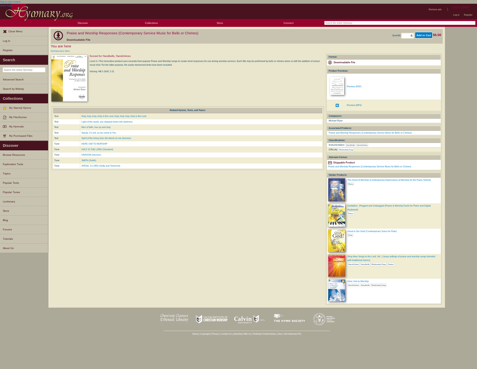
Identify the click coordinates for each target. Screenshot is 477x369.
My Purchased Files (20, 136)
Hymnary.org (56, 51)
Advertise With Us (242, 334)
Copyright (205, 334)
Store (220, 22)
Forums (7, 229)
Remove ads (435, 9)
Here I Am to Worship (358, 281)
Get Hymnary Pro (292, 334)
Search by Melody (13, 88)
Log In (6, 41)
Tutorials (8, 238)
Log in (456, 15)
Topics (6, 173)
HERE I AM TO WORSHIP (94, 144)
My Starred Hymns (20, 108)
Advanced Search (13, 79)
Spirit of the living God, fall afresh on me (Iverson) (106, 138)
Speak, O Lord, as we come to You (98, 133)
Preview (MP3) (354, 105)
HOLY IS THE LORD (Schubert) (97, 149)
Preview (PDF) (354, 86)
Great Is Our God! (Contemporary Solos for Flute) (372, 231)
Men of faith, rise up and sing (95, 127)
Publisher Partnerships (264, 334)
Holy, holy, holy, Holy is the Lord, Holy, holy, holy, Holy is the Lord (113, 116)
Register (468, 15)
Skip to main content (10, 2)
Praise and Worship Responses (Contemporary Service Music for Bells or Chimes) (370, 133)
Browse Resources (14, 155)
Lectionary (9, 201)
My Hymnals (16, 126)
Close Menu (15, 31)
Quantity (396, 35)
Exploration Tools (13, 164)
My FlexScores (18, 117)
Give (280, 334)
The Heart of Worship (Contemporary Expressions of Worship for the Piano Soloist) (389, 180)
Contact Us (226, 334)
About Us (8, 248)
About (195, 334)
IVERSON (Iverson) (91, 155)
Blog (5, 220)
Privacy (215, 334)
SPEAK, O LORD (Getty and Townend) (100, 166)
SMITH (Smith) (88, 160)
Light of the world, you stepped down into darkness (107, 122)
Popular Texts (11, 183)
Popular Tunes (11, 192)
